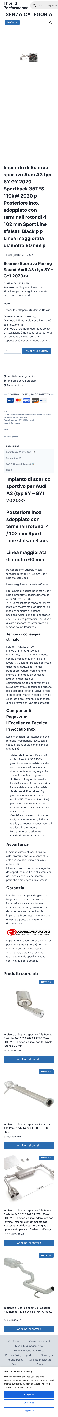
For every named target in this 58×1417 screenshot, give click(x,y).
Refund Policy (15, 1359)
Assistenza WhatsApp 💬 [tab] (20, 452)
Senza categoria (29, 14)
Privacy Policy (13, 1355)
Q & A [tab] (9, 470)
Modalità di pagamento (29, 1346)
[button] (50, 22)
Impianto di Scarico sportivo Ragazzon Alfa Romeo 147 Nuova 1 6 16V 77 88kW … (28, 1311)
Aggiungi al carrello (36, 350)
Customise (29, 1402)
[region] (29, 1392)
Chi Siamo (14, 1341)
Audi (32, 420)
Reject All (29, 1410)
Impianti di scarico (21, 414)
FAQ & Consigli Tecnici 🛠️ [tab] (20, 464)
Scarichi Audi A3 (36, 414)
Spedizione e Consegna (39, 1355)
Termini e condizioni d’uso (29, 1350)
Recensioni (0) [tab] (14, 458)
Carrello (41, 1364)
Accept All (29, 1394)
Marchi (16, 1364)
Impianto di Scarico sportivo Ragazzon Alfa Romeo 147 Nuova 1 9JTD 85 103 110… (27, 1128)
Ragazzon (15, 423)
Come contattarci (39, 1341)
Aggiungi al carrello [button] (29, 1059)
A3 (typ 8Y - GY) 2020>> (18, 420)
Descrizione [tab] (12, 446)
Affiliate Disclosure (40, 1359)
